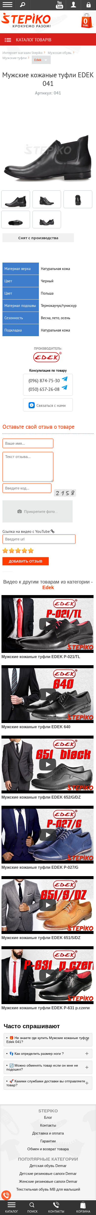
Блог (48, 1117)
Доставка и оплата (48, 1133)
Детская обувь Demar (48, 1166)
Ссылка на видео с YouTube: (26, 531)
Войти (73, 5)
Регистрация (88, 5)
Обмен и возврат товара (48, 1149)
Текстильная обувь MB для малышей (48, 1189)
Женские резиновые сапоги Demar (48, 1181)
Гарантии (48, 1141)
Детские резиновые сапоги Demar (48, 1173)
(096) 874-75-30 (44, 380)
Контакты (48, 1125)
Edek (38, 60)
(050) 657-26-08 (44, 389)
